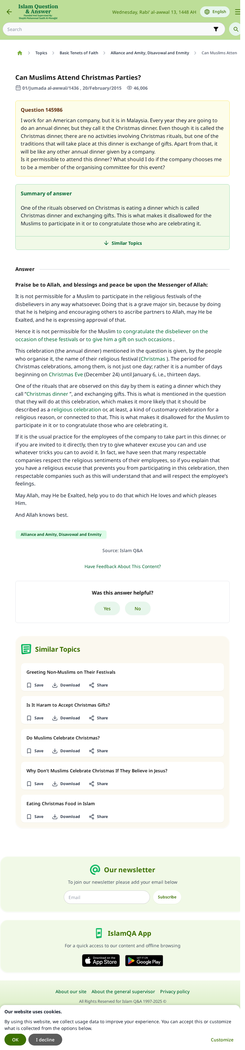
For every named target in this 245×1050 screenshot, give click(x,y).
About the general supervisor (123, 991)
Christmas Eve (66, 374)
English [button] (219, 11)
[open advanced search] (216, 29)
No (138, 608)
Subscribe (167, 897)
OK (15, 1040)
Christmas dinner (47, 393)
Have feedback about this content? (123, 566)
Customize (222, 1040)
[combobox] (109, 29)
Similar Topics (127, 243)
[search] (235, 29)
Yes (107, 608)
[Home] (19, 53)
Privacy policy (174, 991)
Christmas (153, 358)
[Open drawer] (238, 11)
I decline (45, 1040)
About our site (71, 991)
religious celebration (76, 409)
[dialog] (120, 1027)
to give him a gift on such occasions (129, 339)
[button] (34, 685)
